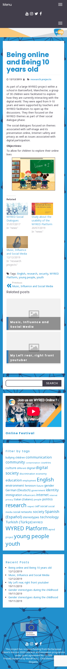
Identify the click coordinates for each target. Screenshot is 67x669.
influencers (29, 495)
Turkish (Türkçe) (19, 522)
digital (31, 468)
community (15, 462)
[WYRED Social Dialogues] (17, 209)
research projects (41, 79)
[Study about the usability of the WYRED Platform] (42, 209)
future (40, 485)
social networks (22, 512)
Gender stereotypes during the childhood (33, 590)
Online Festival (20, 433)
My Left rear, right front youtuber (28, 582)
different (21, 468)
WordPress (32, 658)
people (38, 499)
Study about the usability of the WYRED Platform (42, 220)
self (37, 506)
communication (39, 457)
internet (42, 495)
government (38, 490)
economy (41, 473)
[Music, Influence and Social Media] (17, 242)
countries (46, 462)
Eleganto (33, 661)
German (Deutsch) (18, 490)
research (32, 273)
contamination (33, 462)
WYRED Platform (27, 528)
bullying (10, 457)
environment (15, 485)
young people (27, 277)
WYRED (38, 522)
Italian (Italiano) (23, 499)
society (38, 511)
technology (49, 517)
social (43, 506)
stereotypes (31, 517)
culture (11, 468)
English (21, 273)
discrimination (27, 473)
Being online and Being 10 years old (30, 567)
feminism (30, 485)
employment (29, 480)
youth (40, 277)
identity (52, 490)
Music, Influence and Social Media (17, 251)
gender (49, 485)
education (14, 480)
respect (30, 506)
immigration (14, 495)
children (20, 457)
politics (47, 499)
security (43, 273)
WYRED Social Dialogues (15, 218)
